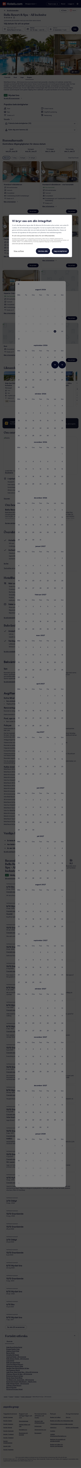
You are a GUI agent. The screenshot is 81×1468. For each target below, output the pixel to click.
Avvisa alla (43, 251)
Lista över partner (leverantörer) (22, 243)
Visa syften (19, 251)
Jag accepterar (60, 251)
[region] (40, 236)
